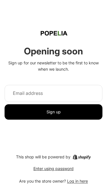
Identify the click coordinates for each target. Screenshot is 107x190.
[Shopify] (82, 157)
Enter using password (53, 168)
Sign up (54, 111)
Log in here (77, 181)
